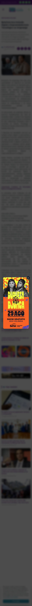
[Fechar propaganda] (28, 278)
